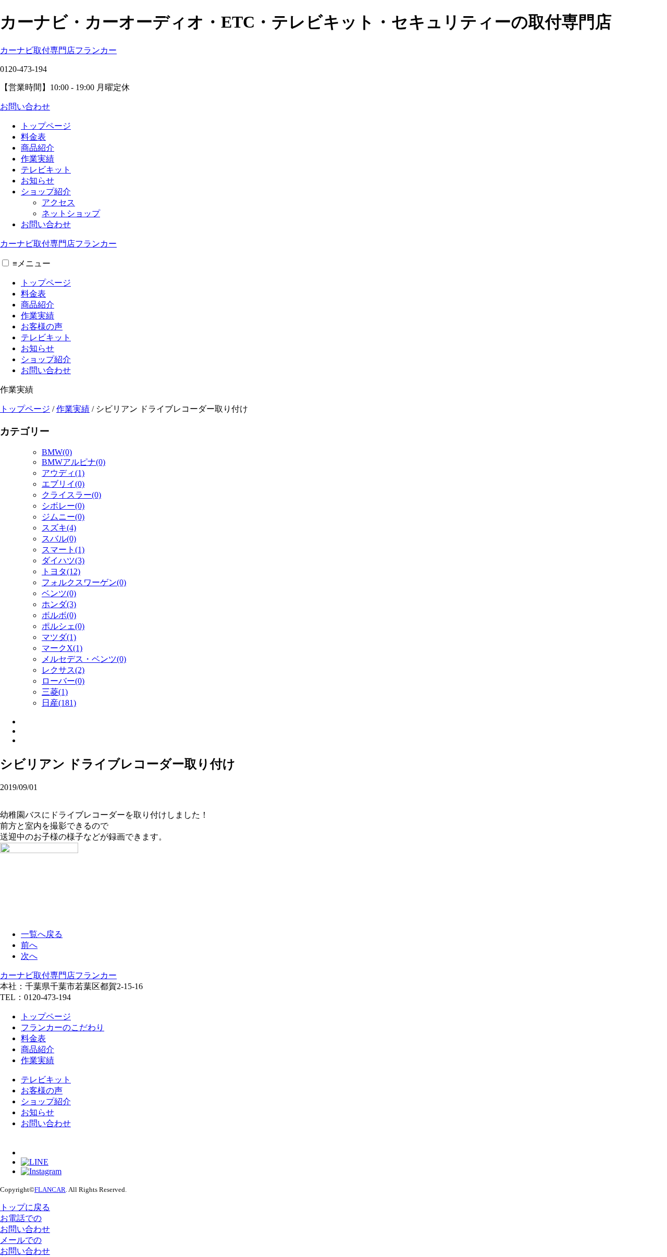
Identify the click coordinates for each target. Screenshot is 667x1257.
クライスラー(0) (71, 494)
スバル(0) (59, 538)
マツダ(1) (59, 637)
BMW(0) (57, 452)
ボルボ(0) (59, 615)
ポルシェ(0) (63, 626)
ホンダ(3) (59, 604)
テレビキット (46, 169)
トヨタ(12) (61, 571)
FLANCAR (50, 1189)
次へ (29, 956)
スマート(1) (63, 549)
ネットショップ (71, 213)
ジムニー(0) (63, 516)
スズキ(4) (59, 527)
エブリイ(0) (63, 483)
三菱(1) (55, 691)
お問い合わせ (25, 106)
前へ (29, 945)
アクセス (58, 202)
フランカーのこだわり (62, 1027)
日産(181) (59, 702)
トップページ (46, 125)
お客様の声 (42, 326)
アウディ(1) (63, 473)
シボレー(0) (63, 505)
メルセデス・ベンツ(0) (84, 659)
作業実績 (37, 158)
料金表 (33, 136)
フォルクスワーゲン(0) (84, 582)
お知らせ (37, 180)
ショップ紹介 (46, 191)
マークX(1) (62, 648)
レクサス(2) (63, 670)
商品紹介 (37, 147)
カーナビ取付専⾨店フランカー (58, 50)
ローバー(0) (63, 680)
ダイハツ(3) (63, 560)
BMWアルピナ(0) (73, 462)
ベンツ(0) (59, 593)
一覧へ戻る (42, 934)
